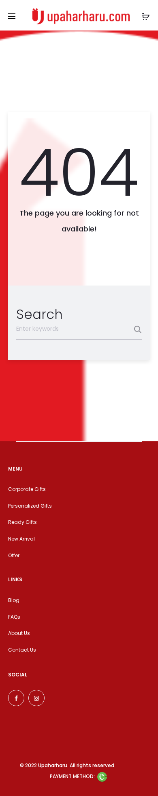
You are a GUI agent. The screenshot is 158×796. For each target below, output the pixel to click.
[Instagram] (36, 698)
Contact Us (22, 649)
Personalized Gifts (30, 505)
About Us (19, 633)
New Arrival (21, 538)
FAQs (14, 616)
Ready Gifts (22, 522)
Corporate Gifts (27, 489)
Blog (13, 600)
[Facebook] (16, 698)
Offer (13, 555)
